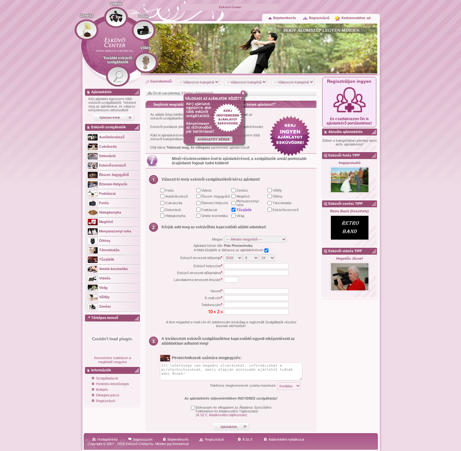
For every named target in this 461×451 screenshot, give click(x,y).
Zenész (242, 190)
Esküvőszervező (286, 210)
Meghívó (243, 196)
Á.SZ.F (202, 415)
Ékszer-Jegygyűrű (215, 196)
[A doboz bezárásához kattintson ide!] (244, 93)
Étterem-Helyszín (214, 203)
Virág (240, 216)
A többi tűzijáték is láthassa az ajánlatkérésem (229, 250)
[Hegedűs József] (349, 277)
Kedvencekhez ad (356, 18)
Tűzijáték (244, 210)
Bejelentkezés (284, 18)
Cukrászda (173, 203)
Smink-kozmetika (214, 216)
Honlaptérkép (107, 439)
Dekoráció (173, 210)
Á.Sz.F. (247, 439)
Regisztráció (319, 18)
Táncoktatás (282, 203)
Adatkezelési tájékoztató (227, 415)
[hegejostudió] (349, 180)
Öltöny (278, 196)
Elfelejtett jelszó (107, 395)
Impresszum (142, 439)
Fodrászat (209, 210)
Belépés (102, 389)
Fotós (169, 190)
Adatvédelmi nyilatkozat (286, 439)
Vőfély (277, 190)
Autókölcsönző (176, 196)
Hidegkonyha (175, 216)
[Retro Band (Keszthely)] (349, 228)
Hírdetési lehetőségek (112, 384)
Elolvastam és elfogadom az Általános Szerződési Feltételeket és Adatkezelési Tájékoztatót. (233, 409)
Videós (206, 190)
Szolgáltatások (107, 378)
